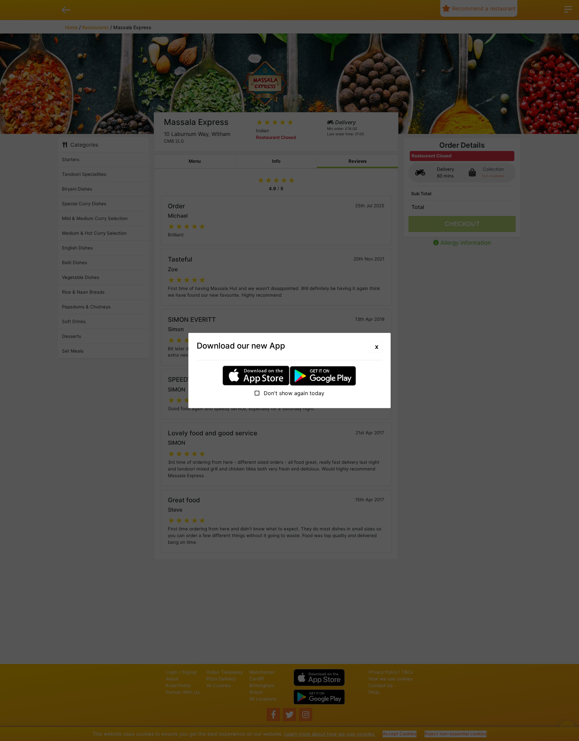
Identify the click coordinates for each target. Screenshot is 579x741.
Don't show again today (293, 393)
